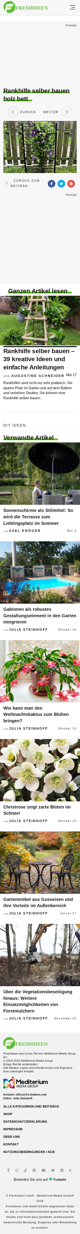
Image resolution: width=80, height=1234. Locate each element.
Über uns (11, 1136)
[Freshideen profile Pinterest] (34, 1170)
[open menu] (72, 7)
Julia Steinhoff (28, 629)
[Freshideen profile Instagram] (17, 1170)
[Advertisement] (40, 55)
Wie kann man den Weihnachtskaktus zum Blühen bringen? (36, 714)
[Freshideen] (26, 7)
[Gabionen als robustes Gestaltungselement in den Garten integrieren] (40, 572)
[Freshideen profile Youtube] (44, 1170)
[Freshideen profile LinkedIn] (62, 1170)
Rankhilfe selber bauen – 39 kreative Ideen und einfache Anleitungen (39, 359)
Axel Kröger (25, 531)
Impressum (13, 1129)
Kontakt (11, 1144)
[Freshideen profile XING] (71, 1170)
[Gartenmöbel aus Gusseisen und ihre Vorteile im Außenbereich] (40, 862)
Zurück (27, 112)
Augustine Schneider (37, 376)
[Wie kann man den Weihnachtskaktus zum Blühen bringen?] (40, 671)
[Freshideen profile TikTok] (26, 1170)
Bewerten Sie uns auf (31, 1179)
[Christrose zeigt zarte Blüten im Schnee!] (40, 770)
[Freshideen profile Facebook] (9, 1170)
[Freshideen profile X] (53, 1170)
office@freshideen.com (31, 1094)
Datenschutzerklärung (25, 1121)
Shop (7, 1114)
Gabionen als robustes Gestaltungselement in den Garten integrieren (39, 615)
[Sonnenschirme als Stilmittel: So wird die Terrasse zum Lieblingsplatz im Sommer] (40, 473)
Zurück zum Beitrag (25, 183)
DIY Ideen (14, 425)
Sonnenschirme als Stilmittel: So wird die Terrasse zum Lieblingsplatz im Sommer (38, 516)
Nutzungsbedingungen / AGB (29, 1152)
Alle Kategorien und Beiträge (31, 1106)
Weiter (52, 112)
